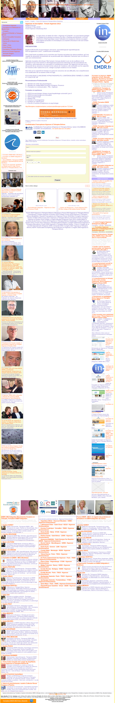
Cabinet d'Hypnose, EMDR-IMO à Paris (109, 355)
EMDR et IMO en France (110, 391)
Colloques (5, 39)
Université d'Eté (58, 226)
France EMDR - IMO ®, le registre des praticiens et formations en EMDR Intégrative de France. (93, 517)
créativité (73, 140)
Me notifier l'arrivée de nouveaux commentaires (39, 176)
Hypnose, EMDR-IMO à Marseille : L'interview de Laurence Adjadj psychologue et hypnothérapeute (12, 396)
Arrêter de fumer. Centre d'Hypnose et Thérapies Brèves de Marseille (11, 473)
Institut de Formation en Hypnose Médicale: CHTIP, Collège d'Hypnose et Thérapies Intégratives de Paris (101, 385)
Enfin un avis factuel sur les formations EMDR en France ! (100, 196)
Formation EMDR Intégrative (102, 51)
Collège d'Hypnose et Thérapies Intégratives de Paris (109, 378)
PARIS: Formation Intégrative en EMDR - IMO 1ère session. (102, 126)
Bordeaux (15, 696)
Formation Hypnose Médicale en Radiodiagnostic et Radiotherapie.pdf (102, 228)
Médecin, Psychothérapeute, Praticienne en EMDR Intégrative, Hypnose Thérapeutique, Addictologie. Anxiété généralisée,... (96, 553)
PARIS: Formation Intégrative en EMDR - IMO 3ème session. (102, 166)
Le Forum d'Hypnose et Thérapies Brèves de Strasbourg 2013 (57, 118)
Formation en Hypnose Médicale (109, 420)
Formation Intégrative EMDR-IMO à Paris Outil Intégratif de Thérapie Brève (12, 106)
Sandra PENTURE (9, 567)
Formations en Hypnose (109, 446)
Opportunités (6, 55)
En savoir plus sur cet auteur (61, 128)
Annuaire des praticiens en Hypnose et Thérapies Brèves (109, 341)
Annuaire (82, 18)
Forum (107, 18)
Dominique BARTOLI (10, 585)
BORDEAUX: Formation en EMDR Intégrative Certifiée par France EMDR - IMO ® (101, 89)
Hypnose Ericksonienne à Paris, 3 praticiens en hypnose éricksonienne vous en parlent (102, 480)
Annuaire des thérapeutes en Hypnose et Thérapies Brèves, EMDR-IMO (102, 348)
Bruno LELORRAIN (9, 550)
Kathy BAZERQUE (9, 629)
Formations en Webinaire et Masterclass (11, 28)
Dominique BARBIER (10, 655)
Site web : (28, 155)
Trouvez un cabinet (66, 697)
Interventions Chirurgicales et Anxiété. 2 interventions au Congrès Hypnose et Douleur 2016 (12, 293)
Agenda (69, 18)
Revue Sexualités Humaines (11, 37)
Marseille (6, 696)
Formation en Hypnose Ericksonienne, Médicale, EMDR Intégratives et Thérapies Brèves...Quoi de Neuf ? (58, 4)
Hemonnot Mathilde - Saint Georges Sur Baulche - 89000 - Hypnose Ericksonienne (56, 540)
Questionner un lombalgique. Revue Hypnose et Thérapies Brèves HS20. (102, 298)
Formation (95, 225)
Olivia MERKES (8, 613)
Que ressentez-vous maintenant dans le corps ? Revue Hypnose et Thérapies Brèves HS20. (102, 316)
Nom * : (28, 147)
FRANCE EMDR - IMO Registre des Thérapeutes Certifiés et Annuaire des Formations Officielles (12, 83)
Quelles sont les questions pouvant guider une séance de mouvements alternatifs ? (101, 248)
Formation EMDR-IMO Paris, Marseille (15, 701)
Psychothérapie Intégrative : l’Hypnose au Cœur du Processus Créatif (40, 208)
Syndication (60, 694)
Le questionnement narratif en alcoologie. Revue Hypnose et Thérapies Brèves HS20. (102, 264)
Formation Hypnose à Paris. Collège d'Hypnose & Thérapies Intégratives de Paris (12, 61)
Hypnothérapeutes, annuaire (100, 492)
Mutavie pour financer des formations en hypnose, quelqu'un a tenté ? (102, 205)
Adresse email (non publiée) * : (33, 151)
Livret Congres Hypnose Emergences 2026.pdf (102, 222)
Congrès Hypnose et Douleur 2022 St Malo (50, 214)
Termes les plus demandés (57, 701)
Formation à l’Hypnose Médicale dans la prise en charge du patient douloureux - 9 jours (11, 190)
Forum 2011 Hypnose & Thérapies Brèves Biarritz (51, 222)
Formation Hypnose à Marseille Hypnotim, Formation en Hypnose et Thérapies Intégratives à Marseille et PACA (12, 130)
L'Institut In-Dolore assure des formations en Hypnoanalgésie (100, 415)
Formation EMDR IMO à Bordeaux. (13, 154)
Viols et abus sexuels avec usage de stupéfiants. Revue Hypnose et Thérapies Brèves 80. (18, 662)
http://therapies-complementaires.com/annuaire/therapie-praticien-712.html (49, 106)
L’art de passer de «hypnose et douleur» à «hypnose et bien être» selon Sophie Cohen (11, 422)
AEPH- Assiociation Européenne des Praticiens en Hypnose (51, 227)
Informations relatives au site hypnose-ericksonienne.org (57, 699)
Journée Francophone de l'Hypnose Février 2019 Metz (57, 216)
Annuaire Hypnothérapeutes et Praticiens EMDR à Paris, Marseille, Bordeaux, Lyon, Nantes (102, 496)
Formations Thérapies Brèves (12, 49)
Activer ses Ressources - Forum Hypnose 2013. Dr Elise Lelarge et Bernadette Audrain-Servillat (73, 208)
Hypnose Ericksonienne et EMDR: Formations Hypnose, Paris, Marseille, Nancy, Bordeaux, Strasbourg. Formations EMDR (101, 185)
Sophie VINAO (7, 576)
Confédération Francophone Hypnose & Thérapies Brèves (45, 124)
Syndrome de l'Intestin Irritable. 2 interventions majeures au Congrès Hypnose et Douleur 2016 (12, 344)
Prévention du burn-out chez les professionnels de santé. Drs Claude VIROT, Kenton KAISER (12, 319)
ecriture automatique (81, 140)
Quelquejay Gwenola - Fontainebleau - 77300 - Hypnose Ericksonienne (55, 580)
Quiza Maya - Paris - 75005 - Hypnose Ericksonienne (58, 583)
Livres (94, 18)
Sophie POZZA (8, 646)
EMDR (27, 141)
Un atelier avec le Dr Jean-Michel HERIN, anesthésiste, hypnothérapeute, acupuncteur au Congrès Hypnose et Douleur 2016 (12, 370)
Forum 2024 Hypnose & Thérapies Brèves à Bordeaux (43, 213)
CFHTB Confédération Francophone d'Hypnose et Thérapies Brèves (53, 140)
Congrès (19, 18)
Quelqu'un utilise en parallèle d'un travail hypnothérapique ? (102, 181)
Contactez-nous (12, 170)
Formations (32, 18)
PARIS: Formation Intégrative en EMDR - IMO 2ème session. (102, 139)
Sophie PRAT (7, 604)
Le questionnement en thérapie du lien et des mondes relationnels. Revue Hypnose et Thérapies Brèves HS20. (102, 281)
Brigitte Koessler (32, 140)
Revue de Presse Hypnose (11, 51)
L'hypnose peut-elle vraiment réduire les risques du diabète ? (101, 189)
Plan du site (52, 694)
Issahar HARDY (8, 525)
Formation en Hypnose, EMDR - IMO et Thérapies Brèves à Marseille (109, 434)
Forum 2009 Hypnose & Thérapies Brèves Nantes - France (60, 224)
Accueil (7, 18)
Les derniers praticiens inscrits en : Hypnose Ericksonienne (56, 519)
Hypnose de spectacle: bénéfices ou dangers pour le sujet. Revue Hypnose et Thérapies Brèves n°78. (12, 166)
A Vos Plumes (7, 47)
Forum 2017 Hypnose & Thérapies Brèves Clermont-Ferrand (61, 218)
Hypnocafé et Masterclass (10, 41)
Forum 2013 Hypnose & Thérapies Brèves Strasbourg (49, 21)
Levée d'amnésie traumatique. (13, 674)
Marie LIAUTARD (8, 542)
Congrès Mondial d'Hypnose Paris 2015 (63, 219)
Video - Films (6, 45)
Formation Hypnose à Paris (103, 23)
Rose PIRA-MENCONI (10, 637)
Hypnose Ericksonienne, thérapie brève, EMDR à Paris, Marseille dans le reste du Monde (102, 236)
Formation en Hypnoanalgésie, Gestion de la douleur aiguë (11, 215)
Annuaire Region (8, 53)
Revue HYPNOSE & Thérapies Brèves (57, 19)
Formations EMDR (44, 18)
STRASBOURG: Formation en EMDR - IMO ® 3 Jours (102, 115)
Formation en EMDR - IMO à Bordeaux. (16, 557)
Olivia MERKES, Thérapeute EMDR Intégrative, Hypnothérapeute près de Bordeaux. (12, 161)
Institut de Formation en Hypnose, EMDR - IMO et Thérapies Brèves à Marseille (102, 441)
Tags (65, 694)
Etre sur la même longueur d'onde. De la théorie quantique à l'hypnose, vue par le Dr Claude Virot (12, 447)
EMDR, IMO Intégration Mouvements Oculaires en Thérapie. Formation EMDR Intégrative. (18, 517)
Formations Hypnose (9, 25)
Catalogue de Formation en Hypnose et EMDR (109, 368)
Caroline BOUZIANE (9, 534)
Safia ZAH (6, 595)
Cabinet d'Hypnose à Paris (99, 465)
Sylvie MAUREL (8, 621)
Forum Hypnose (33, 141)
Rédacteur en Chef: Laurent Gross (57, 698)
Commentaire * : (30, 160)
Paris (2, 696)
